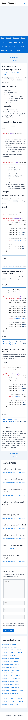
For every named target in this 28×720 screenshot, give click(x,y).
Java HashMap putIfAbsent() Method (11, 678)
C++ (23, 42)
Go (6, 46)
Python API (4, 42)
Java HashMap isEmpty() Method (10, 658)
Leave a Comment (6, 73)
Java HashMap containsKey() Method (11, 650)
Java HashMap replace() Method (10, 681)
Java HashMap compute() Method (10, 687)
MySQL (18, 50)
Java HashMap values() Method (10, 704)
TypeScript (4, 50)
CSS (22, 46)
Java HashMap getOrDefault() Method (11, 676)
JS (18, 46)
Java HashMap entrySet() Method (10, 670)
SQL (10, 42)
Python (23, 38)
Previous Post (14, 57)
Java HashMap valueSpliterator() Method (12, 696)
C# (2, 46)
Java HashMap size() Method (9, 667)
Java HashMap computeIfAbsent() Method (12, 690)
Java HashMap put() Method (9, 644)
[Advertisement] (14, 21)
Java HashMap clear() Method (9, 647)
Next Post (14, 60)
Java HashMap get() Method (9, 655)
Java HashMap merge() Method (10, 693)
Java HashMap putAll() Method (10, 661)
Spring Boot (16, 38)
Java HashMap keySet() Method (10, 673)
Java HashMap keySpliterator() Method (12, 699)
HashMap (13, 472)
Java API (8, 38)
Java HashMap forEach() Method (10, 684)
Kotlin (15, 42)
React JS (11, 50)
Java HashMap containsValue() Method (12, 653)
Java (2, 38)
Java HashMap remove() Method (10, 664)
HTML (13, 46)
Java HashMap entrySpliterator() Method (12, 702)
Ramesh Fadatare (9, 3)
